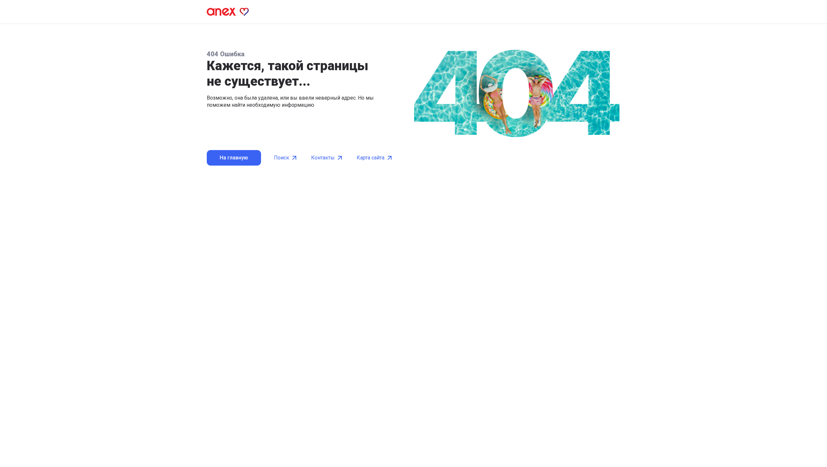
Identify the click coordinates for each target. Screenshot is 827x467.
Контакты (323, 158)
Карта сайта (370, 158)
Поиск (281, 158)
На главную (234, 158)
